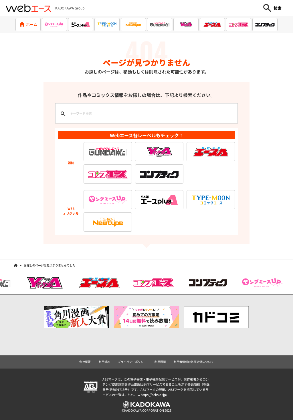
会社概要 (85, 362)
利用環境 (160, 362)
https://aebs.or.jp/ (154, 394)
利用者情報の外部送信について (194, 362)
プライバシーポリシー (132, 362)
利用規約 (104, 362)
